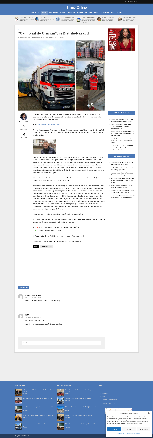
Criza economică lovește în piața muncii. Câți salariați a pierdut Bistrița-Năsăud (123, 140)
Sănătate (88, 13)
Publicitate (104, 393)
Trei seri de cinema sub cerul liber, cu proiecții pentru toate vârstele (108, 19)
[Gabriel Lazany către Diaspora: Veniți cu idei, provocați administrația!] (60, 392)
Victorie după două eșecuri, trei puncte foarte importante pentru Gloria (26, 19)
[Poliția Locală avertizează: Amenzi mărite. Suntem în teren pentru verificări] (120, 19)
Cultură (80, 13)
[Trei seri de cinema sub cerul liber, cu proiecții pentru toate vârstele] (99, 19)
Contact (104, 396)
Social (44, 13)
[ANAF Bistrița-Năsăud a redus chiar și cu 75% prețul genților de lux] (37, 19)
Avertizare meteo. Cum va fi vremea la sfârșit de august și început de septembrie (68, 19)
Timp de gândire (116, 13)
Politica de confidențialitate (133, 433)
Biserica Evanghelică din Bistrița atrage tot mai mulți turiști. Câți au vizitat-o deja (122, 133)
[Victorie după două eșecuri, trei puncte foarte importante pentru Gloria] (17, 19)
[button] (149, 413)
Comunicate (105, 13)
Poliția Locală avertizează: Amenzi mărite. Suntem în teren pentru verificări (129, 19)
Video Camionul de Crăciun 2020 (48, 125)
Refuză (129, 429)
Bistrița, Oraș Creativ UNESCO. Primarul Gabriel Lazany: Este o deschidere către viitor (122, 126)
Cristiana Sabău (37, 37)
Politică (63, 13)
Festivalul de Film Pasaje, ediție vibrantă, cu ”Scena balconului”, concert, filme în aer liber (88, 20)
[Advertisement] (69, 267)
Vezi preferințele (143, 429)
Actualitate (53, 13)
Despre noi (105, 390)
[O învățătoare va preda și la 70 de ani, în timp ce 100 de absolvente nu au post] (18, 409)
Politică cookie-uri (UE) (108, 403)
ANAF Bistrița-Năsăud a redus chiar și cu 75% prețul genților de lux (47, 19)
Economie (71, 13)
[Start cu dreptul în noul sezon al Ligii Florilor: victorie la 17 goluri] (18, 400)
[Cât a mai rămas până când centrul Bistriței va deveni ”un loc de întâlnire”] (60, 409)
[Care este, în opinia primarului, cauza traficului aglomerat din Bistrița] (18, 426)
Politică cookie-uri (121, 433)
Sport (96, 13)
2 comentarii (23, 129)
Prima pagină (35, 13)
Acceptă (114, 429)
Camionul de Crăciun (47, 246)
